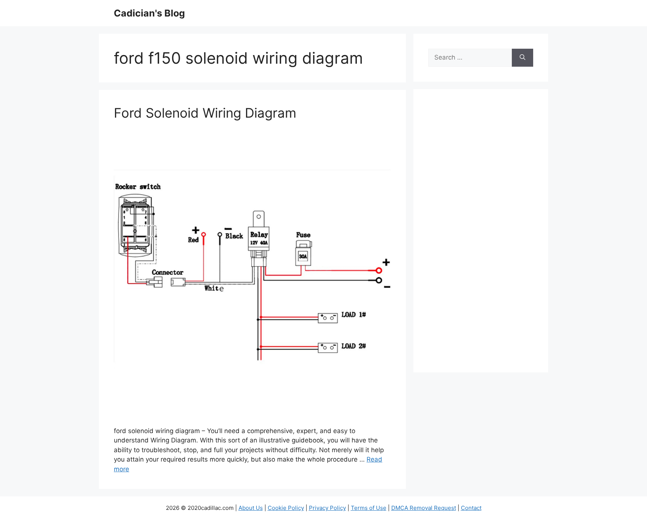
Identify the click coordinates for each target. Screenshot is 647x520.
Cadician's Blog (149, 13)
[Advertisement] (480, 235)
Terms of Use (368, 507)
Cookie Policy (286, 507)
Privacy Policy (327, 507)
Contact (471, 507)
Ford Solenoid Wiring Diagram (205, 113)
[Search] (522, 58)
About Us (251, 507)
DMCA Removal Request (423, 507)
